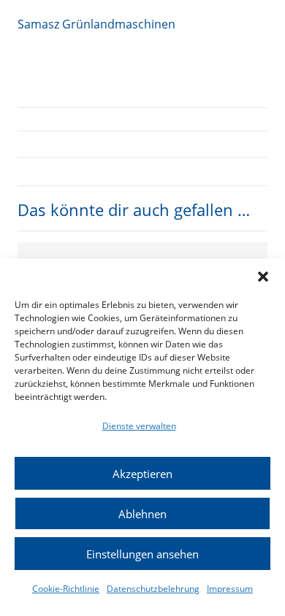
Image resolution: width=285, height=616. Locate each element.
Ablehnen (142, 514)
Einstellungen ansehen (142, 554)
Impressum (230, 588)
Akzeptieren (142, 473)
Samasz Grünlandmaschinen (96, 24)
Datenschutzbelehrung (153, 588)
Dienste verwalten (139, 426)
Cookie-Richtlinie (65, 588)
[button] (263, 276)
